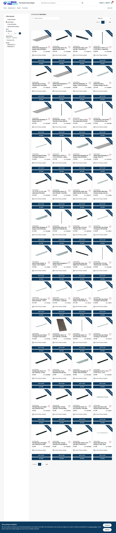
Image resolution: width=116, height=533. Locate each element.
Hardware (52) (10, 40)
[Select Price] (20, 33)
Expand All (14, 37)
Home (5, 8)
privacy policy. (93, 527)
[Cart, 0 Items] (111, 3)
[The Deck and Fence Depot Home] (11, 3)
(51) (11, 44)
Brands (19, 8)
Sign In (101, 2)
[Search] (82, 3)
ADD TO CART (41, 60)
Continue (107, 525)
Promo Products (11, 19)
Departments (11, 8)
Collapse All (8, 37)
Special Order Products (13, 26)
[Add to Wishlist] (49, 47)
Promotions (25, 8)
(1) (11, 46)
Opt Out (107, 529)
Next (110, 22)
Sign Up (108, 2)
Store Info (109, 8)
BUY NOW (41, 63)
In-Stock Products (11, 24)
